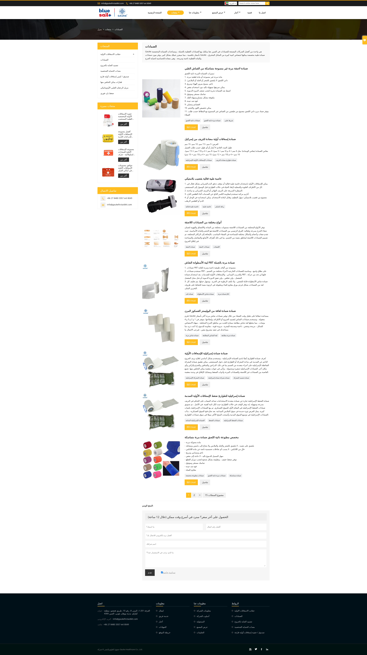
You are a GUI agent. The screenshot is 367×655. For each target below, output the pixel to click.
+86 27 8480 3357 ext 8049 (140, 3)
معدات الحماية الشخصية (110, 70)
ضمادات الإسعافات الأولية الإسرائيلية (199, 160)
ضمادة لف (189, 294)
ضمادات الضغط (214, 420)
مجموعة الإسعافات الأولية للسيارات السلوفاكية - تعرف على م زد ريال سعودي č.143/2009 (126, 152)
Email (191, 127)
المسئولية (201, 621)
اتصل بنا (262, 12)
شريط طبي (229, 120)
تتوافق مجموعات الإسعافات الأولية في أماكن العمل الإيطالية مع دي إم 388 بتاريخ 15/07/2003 (125, 168)
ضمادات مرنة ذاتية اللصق (217, 475)
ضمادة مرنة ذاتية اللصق (212, 120)
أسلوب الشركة (203, 616)
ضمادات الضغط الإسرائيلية (233, 420)
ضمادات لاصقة (204, 247)
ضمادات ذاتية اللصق (193, 120)
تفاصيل (205, 127)
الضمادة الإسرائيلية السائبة (195, 420)
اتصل (99, 603)
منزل (99, 29)
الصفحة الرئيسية (155, 12)
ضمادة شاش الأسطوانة (205, 294)
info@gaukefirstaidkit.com (112, 3)
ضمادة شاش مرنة (192, 335)
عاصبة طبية (207, 206)
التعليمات (200, 632)
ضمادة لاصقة (190, 247)
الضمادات (104, 59)
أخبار (236, 12)
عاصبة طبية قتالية (192, 206)
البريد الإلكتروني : (104, 619)
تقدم (150, 572)
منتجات (174, 12)
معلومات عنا (194, 12)
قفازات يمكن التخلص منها (111, 82)
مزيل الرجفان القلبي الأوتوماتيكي (114, 87)
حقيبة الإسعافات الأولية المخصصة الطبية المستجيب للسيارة (125, 116)
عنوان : (100, 610)
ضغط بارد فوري (107, 93)
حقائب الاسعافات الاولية (110, 54)
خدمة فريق (163, 616)
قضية (249, 12)
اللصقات (217, 247)
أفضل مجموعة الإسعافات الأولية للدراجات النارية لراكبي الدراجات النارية (125, 134)
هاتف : (100, 624)
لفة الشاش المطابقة (210, 335)
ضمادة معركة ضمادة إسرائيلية (219, 378)
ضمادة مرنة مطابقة (228, 335)
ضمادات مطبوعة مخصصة (195, 475)
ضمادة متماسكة (235, 475)
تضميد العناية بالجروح (109, 65)
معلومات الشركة (204, 610)
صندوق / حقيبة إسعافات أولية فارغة (249, 632)
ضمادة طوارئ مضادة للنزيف (226, 160)
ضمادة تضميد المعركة (241, 378)
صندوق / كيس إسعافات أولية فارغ (114, 76)
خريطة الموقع (164, 632)
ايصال (161, 610)
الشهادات (162, 627)
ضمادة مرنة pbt (223, 294)
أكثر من (123, 124)
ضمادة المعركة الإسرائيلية (195, 378)
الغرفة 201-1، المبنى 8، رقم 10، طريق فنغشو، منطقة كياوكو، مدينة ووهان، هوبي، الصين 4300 (127, 612)
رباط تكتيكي (219, 206)
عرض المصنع (217, 12)
